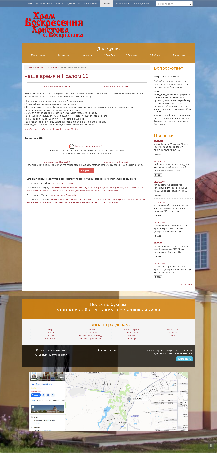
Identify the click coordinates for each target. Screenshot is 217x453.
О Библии (155, 55)
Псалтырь (52, 67)
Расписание (172, 329)
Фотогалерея (91, 3)
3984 (159, 256)
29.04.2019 (159, 263)
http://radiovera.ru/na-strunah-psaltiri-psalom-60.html (51, 129)
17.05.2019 (159, 243)
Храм (29, 3)
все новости (186, 284)
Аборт (51, 329)
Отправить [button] (87, 170)
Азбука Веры (110, 55)
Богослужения (141, 3)
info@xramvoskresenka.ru (53, 350)
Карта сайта (184, 358)
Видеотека (63, 55)
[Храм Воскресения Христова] (108, 25)
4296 (159, 195)
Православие (179, 55)
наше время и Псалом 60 (63, 183)
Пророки (131, 335)
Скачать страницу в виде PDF (89, 146)
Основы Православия (91, 338)
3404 (159, 154)
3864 (159, 277)
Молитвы (91, 329)
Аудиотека (88, 55)
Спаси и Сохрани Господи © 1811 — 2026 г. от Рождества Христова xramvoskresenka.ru (169, 352)
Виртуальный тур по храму (53, 354)
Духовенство (73, 3)
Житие (50, 335)
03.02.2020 (159, 141)
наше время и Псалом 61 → (118, 86)
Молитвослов (38, 55)
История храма (44, 3)
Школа (59, 3)
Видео (51, 332)
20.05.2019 (159, 222)
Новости (106, 3)
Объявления (91, 332)
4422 (159, 236)
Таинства (172, 332)
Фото (172, 335)
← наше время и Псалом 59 (56, 86)
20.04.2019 (159, 161)
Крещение (50, 338)
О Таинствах (132, 55)
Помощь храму (122, 3)
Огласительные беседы (91, 335)
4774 (159, 175)
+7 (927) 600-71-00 (110, 350)
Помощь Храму (131, 329)
